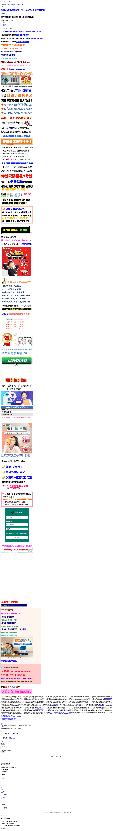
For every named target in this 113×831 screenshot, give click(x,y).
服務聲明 (69, 812)
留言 (13, 733)
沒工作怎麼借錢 (38, 709)
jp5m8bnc (3, 726)
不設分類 (11, 20)
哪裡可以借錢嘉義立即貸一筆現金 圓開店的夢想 (23, 10)
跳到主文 (3, 13)
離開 (7, 828)
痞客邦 (9, 733)
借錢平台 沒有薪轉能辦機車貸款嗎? (9, 718)
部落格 (4, 24)
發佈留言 (2, 751)
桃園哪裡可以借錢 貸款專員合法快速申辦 (10, 720)
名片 (4, 26)
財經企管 (11, 737)
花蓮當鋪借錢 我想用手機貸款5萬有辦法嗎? (67, 713)
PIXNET (46, 812)
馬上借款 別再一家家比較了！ (7, 715)
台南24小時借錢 (53, 713)
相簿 (4, 22)
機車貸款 (3, 778)
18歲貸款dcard (55, 710)
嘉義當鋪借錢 (49, 705)
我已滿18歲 (3, 828)
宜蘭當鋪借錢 (101, 705)
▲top (2, 741)
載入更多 (2, 743)
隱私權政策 (64, 812)
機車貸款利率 (12, 738)
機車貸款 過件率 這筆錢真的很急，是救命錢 (11, 716)
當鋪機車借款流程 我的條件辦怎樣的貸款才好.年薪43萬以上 (24, 31)
